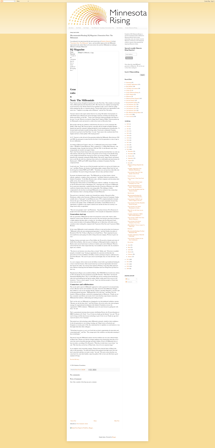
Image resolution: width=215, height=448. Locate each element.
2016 (128, 145)
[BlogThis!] (91, 370)
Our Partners (120, 28)
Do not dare (130, 242)
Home (95, 421)
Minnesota (128, 96)
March (129, 252)
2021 (128, 133)
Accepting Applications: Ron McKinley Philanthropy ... (134, 169)
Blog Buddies (129, 86)
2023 (128, 128)
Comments (129, 282)
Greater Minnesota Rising (131, 28)
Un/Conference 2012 (131, 106)
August (130, 160)
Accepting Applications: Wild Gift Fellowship (136, 235)
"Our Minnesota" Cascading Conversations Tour (102, 28)
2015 (128, 147)
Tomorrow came (131, 176)
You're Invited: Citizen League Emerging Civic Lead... (135, 182)
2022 (128, 131)
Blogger (114, 437)
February (130, 254)
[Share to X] (92, 370)
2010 (128, 266)
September (130, 158)
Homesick (130, 228)
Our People (86, 28)
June (129, 245)
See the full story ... (75, 359)
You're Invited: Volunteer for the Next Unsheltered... (135, 239)
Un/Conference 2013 (131, 108)
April (129, 249)
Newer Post (73, 421)
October (130, 156)
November (130, 153)
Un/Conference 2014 (131, 110)
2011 (128, 264)
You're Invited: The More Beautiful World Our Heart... (136, 203)
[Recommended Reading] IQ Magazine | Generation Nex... (135, 196)
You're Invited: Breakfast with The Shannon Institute (136, 190)
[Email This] (89, 370)
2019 (128, 138)
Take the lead (131, 193)
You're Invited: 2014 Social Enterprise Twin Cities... (134, 221)
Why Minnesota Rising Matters (133, 112)
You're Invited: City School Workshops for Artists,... (134, 207)
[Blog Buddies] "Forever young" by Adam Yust (136, 225)
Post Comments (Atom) (82, 423)
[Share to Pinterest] (95, 370)
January (130, 256)
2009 (128, 268)
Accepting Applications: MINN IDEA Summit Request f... (135, 214)
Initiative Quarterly (106, 41)
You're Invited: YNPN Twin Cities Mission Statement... (136, 218)
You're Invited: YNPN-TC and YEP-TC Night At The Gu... (135, 199)
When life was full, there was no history (135, 210)
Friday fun (128, 90)
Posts (128, 279)
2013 (128, 259)
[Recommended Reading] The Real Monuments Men (136, 231)
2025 (128, 124)
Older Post (116, 421)
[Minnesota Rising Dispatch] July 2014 (135, 165)
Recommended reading (131, 102)
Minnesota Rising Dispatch (132, 98)
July (129, 163)
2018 (128, 140)
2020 (128, 135)
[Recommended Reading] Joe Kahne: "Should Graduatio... (135, 186)
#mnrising (128, 82)
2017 (128, 142)
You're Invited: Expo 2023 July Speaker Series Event (135, 172)
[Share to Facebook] (94, 370)
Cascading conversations (132, 88)
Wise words (129, 114)
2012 (128, 261)
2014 (128, 149)
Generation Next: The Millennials (79, 43)
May (129, 247)
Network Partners (130, 100)
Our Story (71, 28)
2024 (128, 126)
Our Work (78, 28)
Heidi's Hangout (130, 94)
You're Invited (129, 116)
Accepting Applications (131, 84)
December (130, 151)
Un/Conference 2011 (131, 104)
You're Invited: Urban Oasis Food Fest (136, 178)
